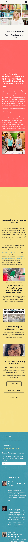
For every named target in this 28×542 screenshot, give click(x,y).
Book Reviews (18, 357)
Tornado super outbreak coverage (14, 328)
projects (9, 99)
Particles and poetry (15, 509)
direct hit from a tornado (18, 118)
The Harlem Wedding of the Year (14, 362)
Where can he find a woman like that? (15, 535)
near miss (4, 118)
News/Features (19, 282)
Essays (19, 323)
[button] (26, 2)
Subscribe (8, 468)
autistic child (16, 124)
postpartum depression (7, 117)
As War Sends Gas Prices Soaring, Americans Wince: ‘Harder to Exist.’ (14, 289)
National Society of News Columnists (11, 253)
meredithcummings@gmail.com (11, 448)
